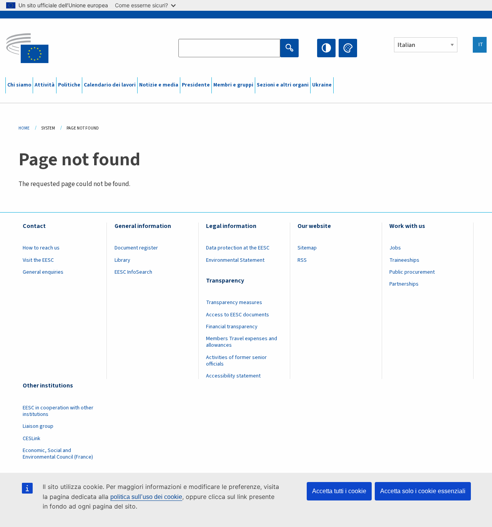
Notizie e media (158, 85)
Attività (45, 85)
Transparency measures (234, 302)
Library (122, 260)
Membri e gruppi (233, 85)
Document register (136, 248)
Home (24, 128)
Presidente (196, 85)
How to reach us (41, 248)
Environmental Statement (235, 260)
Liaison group (38, 426)
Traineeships (404, 260)
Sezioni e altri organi (283, 85)
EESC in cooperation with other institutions (58, 411)
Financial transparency (232, 327)
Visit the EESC (38, 260)
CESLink (31, 438)
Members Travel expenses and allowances (241, 342)
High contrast (326, 48)
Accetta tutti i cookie (339, 491)
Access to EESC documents (237, 315)
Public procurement (412, 272)
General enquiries (43, 272)
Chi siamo (19, 85)
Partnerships (404, 284)
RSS (302, 260)
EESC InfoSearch (133, 272)
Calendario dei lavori (110, 85)
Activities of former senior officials (236, 361)
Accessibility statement (233, 376)
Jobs (395, 248)
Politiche (69, 85)
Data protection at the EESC (237, 248)
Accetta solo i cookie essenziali (422, 491)
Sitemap (307, 248)
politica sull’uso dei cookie (146, 497)
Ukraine (322, 85)
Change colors (348, 48)
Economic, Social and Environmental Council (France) (58, 454)
